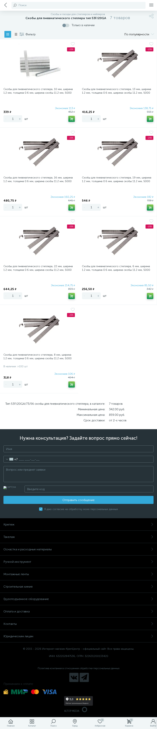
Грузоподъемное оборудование (26, 599)
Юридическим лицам (18, 636)
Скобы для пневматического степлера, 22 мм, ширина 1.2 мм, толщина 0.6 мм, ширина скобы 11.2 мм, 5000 (38, 268)
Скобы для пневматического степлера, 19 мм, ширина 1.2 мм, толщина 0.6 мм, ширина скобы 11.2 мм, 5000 (116, 179)
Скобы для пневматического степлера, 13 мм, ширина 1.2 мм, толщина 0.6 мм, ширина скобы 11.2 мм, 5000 (116, 91)
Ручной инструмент (17, 562)
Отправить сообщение (78, 500)
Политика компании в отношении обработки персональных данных (78, 668)
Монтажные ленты (16, 574)
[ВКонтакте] (73, 677)
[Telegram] (84, 677)
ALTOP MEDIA (71, 711)
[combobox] (11, 459)
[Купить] (71, 119)
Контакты (10, 624)
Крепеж (8, 524)
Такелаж (9, 537)
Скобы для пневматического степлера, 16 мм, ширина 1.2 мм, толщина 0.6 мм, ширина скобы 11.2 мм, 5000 (38, 179)
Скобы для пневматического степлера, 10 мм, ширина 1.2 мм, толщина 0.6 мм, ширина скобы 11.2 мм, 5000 (38, 91)
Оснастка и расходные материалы (27, 549)
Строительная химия (18, 586)
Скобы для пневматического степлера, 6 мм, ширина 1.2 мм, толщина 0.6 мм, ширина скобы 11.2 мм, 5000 (116, 268)
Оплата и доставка (16, 611)
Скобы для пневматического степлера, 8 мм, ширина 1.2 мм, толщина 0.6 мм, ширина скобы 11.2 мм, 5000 (37, 356)
